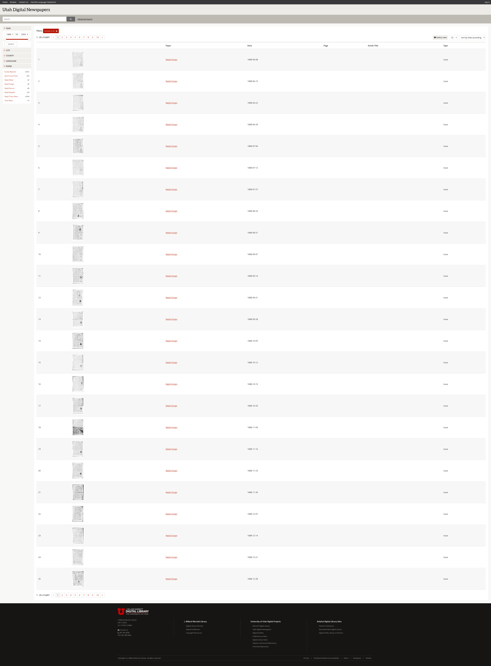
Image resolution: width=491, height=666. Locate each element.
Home (5, 2)
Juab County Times (11, 76)
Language (11, 61)
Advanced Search (85, 19)
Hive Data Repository (261, 646)
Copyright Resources (194, 633)
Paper (9, 66)
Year (8, 28)
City (8, 50)
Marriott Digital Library (261, 626)
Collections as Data (260, 636)
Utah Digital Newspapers (262, 629)
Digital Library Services (194, 626)
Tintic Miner (9, 100)
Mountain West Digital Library (330, 629)
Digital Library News (260, 640)
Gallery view (441, 37)
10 (97, 37)
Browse (13, 2)
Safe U (346, 658)
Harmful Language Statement (43, 2)
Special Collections (193, 629)
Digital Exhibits (258, 633)
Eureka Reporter (10, 72)
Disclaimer (357, 658)
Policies (368, 658)
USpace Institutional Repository (265, 643)
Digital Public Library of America (331, 633)
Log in (487, 2)
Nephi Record (9, 88)
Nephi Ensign (9, 84)
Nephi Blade (9, 80)
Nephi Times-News (11, 96)
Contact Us (23, 2)
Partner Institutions (326, 626)
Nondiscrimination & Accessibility (326, 658)
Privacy (306, 658)
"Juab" (50, 31)
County (10, 55)
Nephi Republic (10, 92)
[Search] (70, 19)
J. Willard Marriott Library (127, 620)
